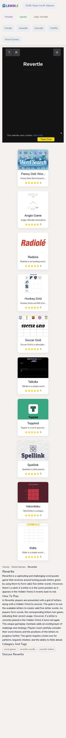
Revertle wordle (27, 649)
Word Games (18, 567)
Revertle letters (46, 649)
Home (5, 567)
